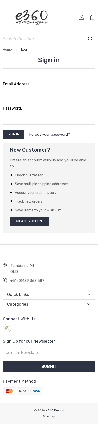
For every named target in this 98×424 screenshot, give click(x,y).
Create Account (29, 221)
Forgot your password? (49, 134)
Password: (12, 108)
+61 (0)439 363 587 (27, 280)
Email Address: (16, 84)
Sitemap (49, 416)
